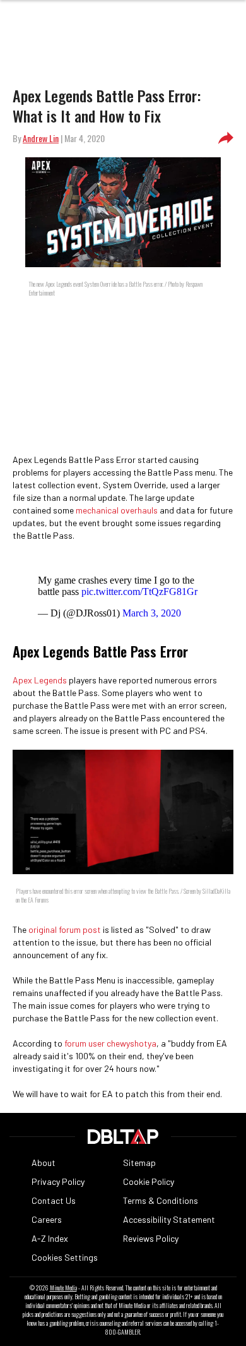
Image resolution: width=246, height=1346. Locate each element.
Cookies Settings (65, 1257)
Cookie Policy (148, 1181)
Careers (47, 1219)
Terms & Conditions (160, 1200)
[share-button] (225, 138)
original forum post (64, 929)
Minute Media (63, 1287)
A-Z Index (50, 1238)
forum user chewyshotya (110, 1043)
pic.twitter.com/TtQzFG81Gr (139, 591)
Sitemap (139, 1162)
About (44, 1162)
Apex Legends (40, 680)
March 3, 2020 (151, 613)
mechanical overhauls (117, 510)
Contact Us (54, 1200)
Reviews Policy (151, 1238)
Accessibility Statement (169, 1219)
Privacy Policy (58, 1181)
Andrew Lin (41, 138)
